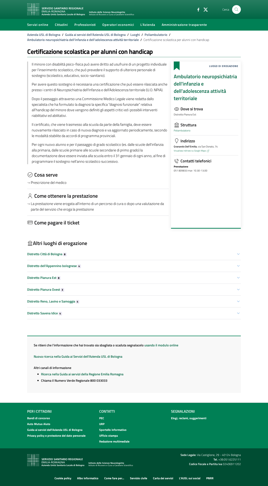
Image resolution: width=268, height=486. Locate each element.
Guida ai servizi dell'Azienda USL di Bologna (95, 34)
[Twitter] (204, 9)
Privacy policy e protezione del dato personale (56, 435)
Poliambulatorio (156, 34)
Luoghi (135, 34)
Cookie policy (63, 478)
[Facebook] (197, 9)
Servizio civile (138, 478)
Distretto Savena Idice (44, 313)
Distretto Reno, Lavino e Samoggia (52, 301)
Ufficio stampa (108, 435)
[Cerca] (236, 9)
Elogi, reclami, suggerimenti (188, 418)
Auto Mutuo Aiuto (38, 424)
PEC (101, 418)
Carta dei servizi (163, 478)
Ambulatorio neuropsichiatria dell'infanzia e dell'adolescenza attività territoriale (83, 39)
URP (101, 424)
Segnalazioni (183, 411)
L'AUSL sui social (189, 478)
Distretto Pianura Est (43, 277)
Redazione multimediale (114, 441)
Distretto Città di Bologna (46, 254)
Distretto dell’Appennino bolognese (53, 265)
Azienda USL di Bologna (43, 34)
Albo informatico (87, 478)
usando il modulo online (161, 345)
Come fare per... (114, 478)
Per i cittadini (39, 411)
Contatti (107, 411)
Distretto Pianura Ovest (45, 289)
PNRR (209, 478)
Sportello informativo (113, 430)
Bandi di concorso (38, 418)
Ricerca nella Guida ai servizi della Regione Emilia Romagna (82, 374)
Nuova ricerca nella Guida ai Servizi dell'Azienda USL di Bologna (78, 356)
